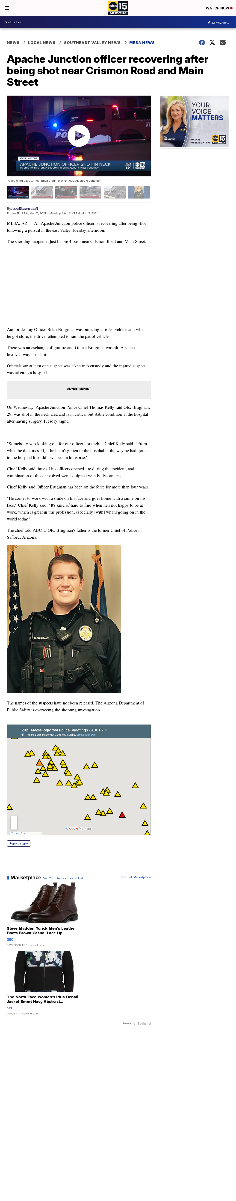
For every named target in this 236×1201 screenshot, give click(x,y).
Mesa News (142, 42)
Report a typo (18, 843)
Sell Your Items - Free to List (63, 878)
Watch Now (218, 8)
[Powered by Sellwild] (144, 1023)
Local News (42, 42)
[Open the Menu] (7, 8)
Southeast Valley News (92, 42)
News (13, 42)
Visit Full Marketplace (136, 877)
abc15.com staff (25, 208)
